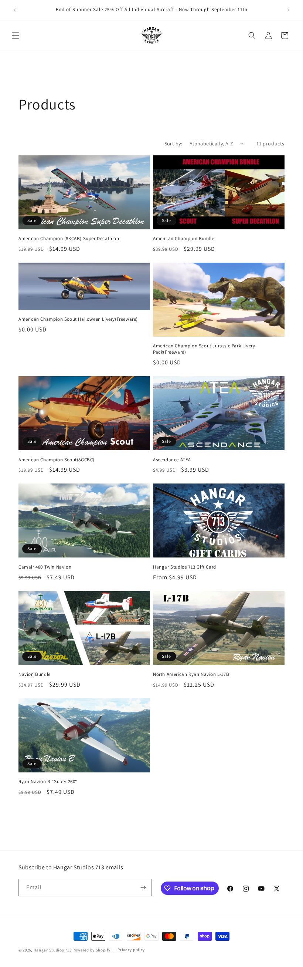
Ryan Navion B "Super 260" (47, 782)
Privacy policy (131, 949)
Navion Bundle (34, 674)
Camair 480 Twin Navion (44, 567)
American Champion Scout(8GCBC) (56, 460)
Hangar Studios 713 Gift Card (184, 567)
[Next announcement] (288, 10)
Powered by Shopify (91, 950)
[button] (15, 35)
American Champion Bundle (183, 239)
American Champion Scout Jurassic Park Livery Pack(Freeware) (204, 349)
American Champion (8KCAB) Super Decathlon (68, 239)
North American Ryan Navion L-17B (191, 674)
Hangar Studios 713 (53, 950)
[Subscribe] (143, 887)
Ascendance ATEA (172, 460)
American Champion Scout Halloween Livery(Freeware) (78, 319)
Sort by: (173, 143)
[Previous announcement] (14, 10)
